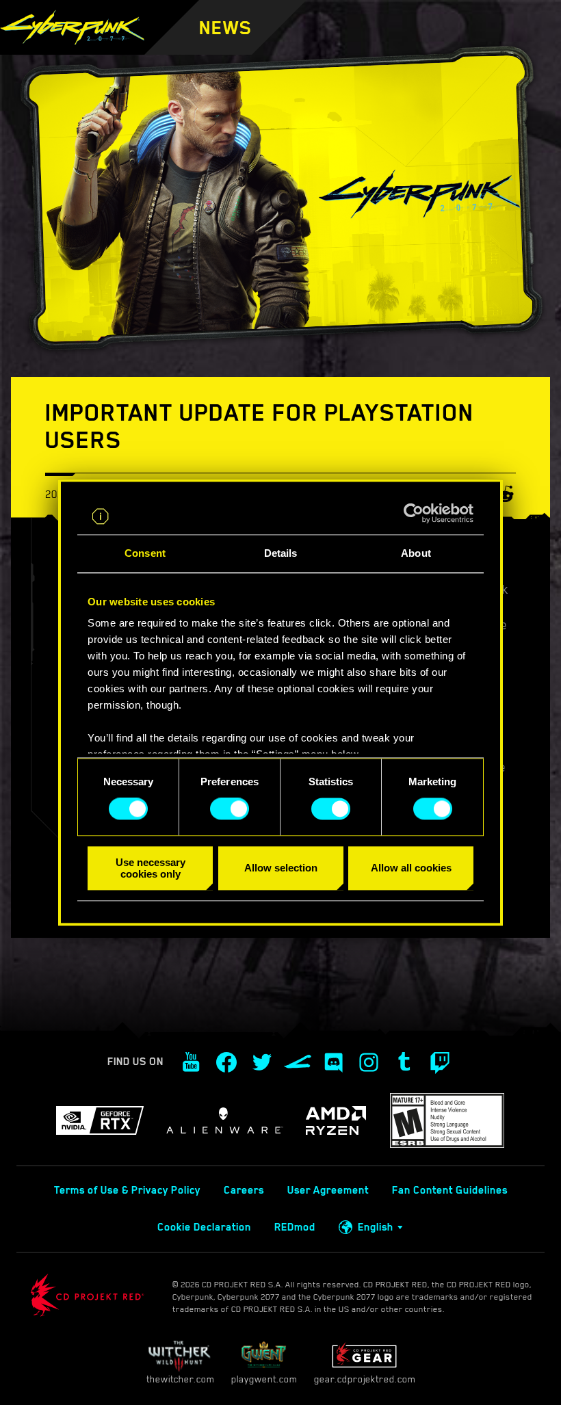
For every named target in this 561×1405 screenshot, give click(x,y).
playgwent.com (264, 1379)
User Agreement (328, 1190)
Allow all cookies (411, 868)
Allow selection (280, 868)
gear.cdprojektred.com (364, 1379)
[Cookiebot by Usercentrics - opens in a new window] (413, 513)
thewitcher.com (180, 1379)
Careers (244, 1190)
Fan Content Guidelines (450, 1190)
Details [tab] (281, 553)
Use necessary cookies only (150, 868)
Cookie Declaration (204, 1227)
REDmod (294, 1227)
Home (298, 48)
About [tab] (416, 553)
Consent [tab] (145, 553)
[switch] (229, 809)
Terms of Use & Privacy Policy (127, 1190)
